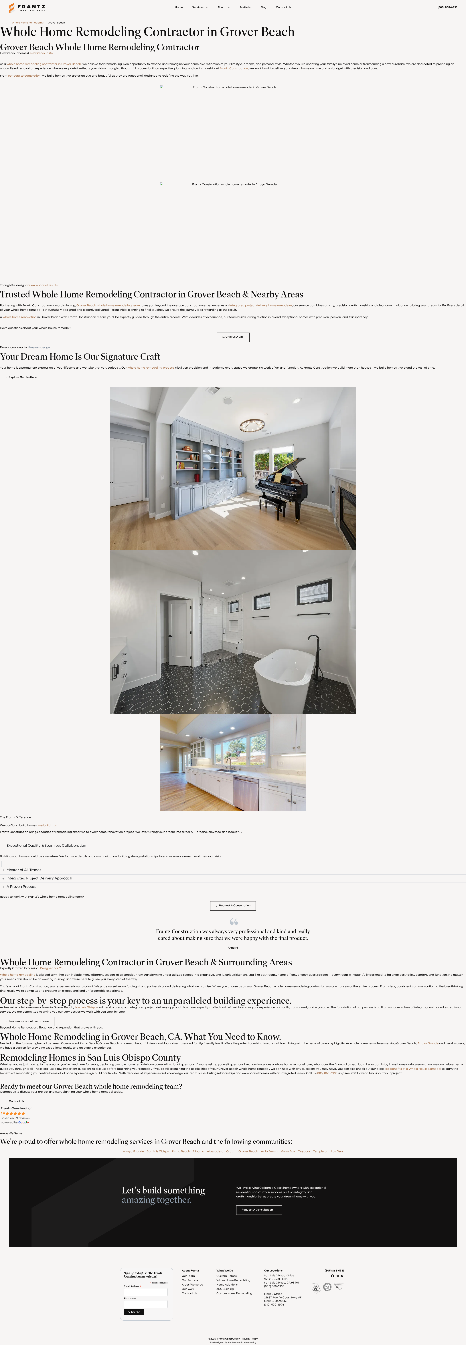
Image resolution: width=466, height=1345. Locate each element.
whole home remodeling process (150, 367)
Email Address (132, 1286)
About (222, 7)
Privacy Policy (250, 1339)
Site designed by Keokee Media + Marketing (233, 1343)
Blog (263, 7)
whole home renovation (20, 317)
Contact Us (283, 7)
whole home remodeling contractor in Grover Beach (44, 64)
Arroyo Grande (428, 1043)
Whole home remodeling (17, 975)
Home (179, 7)
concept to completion (24, 75)
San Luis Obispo (86, 1007)
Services (198, 7)
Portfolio (245, 7)
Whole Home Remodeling (28, 22)
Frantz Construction (234, 68)
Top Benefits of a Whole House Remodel (412, 1069)
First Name (130, 1298)
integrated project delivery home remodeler (260, 305)
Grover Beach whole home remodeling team (108, 305)
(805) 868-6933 (326, 1073)
